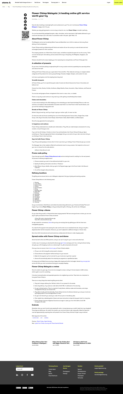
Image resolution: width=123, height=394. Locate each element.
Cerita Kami (52, 369)
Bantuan (64, 2)
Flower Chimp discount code (53, 156)
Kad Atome (37, 2)
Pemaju (65, 373)
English (108, 2)
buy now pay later (85, 261)
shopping (46, 317)
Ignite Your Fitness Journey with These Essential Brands (49, 323)
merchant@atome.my (101, 374)
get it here (63, 243)
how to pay (52, 248)
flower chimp (35, 317)
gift (41, 317)
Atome (4, 6)
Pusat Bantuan (53, 375)
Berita (50, 373)
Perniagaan (46, 2)
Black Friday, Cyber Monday (44, 321)
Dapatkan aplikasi (118, 2)
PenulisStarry (34, 19)
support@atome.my (100, 368)
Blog (9, 6)
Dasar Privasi (81, 373)
